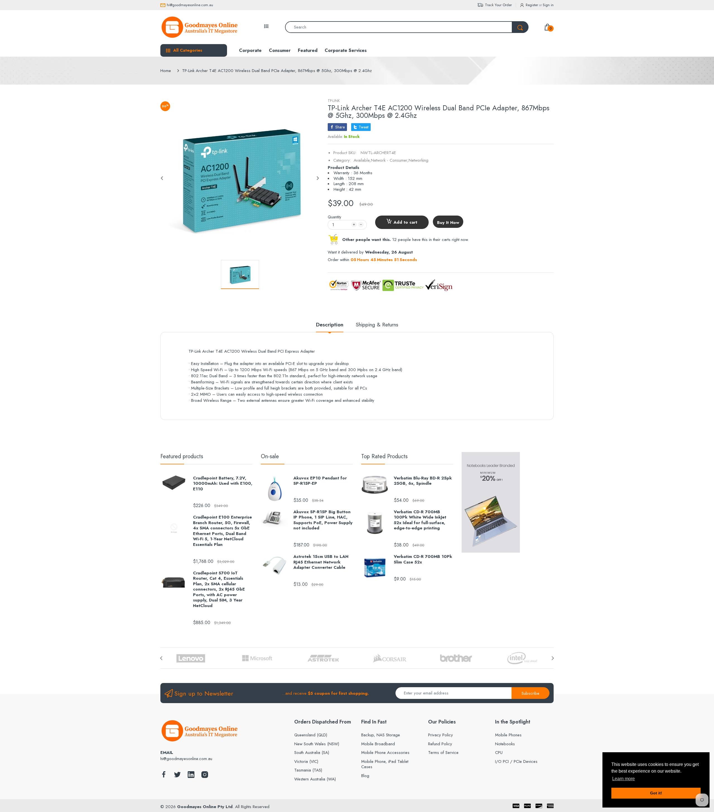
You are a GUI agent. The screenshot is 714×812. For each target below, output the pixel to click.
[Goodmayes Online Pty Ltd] (199, 27)
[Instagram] (204, 776)
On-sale (270, 456)
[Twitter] (177, 776)
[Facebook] (163, 776)
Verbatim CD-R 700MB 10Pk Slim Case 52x (423, 559)
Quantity (334, 217)
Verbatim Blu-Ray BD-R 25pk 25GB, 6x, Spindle (423, 481)
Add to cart (405, 222)
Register (532, 5)
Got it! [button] (656, 793)
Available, (362, 160)
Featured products (181, 456)
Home (165, 71)
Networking (418, 160)
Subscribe (530, 693)
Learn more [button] (623, 778)
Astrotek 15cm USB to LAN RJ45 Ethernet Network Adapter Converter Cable (320, 562)
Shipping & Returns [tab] (377, 324)
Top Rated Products (384, 456)
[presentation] (161, 658)
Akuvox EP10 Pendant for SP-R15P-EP (320, 481)
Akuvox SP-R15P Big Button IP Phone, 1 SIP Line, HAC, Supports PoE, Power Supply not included (323, 520)
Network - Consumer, (390, 160)
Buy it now (448, 222)
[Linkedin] (191, 776)
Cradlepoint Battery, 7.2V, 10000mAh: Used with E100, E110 (222, 484)
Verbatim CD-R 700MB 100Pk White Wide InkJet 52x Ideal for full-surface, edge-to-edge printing (420, 520)
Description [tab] (329, 324)
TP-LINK (334, 100)
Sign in (548, 5)
